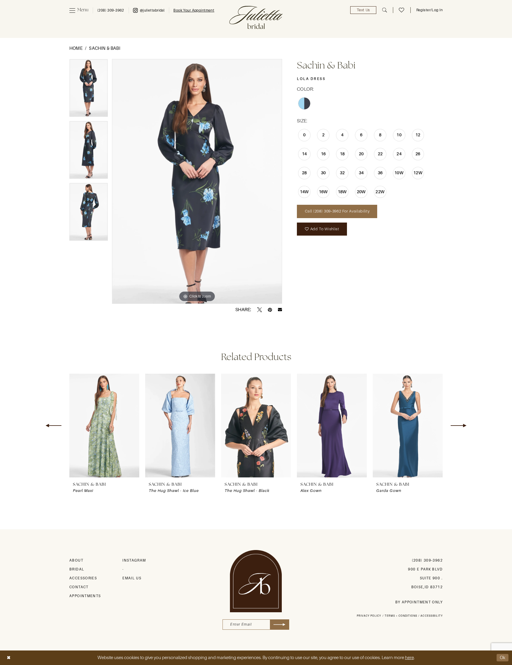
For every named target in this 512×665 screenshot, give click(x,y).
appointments (85, 596)
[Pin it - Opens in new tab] (270, 309)
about (76, 560)
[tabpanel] (88, 90)
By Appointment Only (419, 602)
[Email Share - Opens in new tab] (280, 310)
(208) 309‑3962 (427, 560)
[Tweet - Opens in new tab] (259, 309)
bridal (76, 569)
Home (76, 48)
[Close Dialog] (9, 658)
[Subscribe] (279, 624)
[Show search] (384, 10)
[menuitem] (79, 10)
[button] (79, 10)
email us (131, 578)
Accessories (83, 578)
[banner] (256, 17)
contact (79, 587)
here (409, 657)
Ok (503, 657)
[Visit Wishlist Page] (401, 10)
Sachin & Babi (104, 48)
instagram (134, 560)
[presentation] (104, 425)
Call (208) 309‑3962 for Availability (337, 211)
